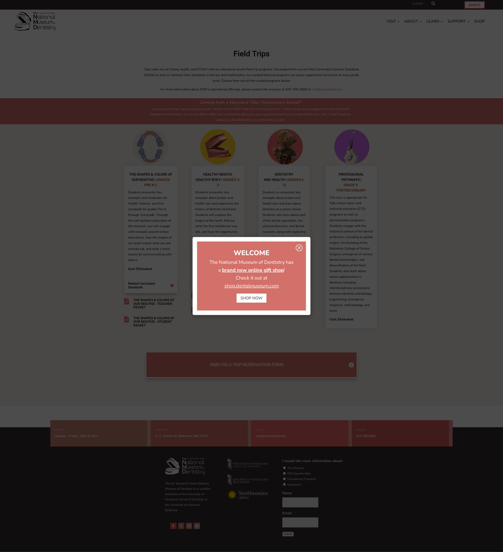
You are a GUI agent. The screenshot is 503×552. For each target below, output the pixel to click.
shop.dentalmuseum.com (251, 285)
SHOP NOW (251, 298)
